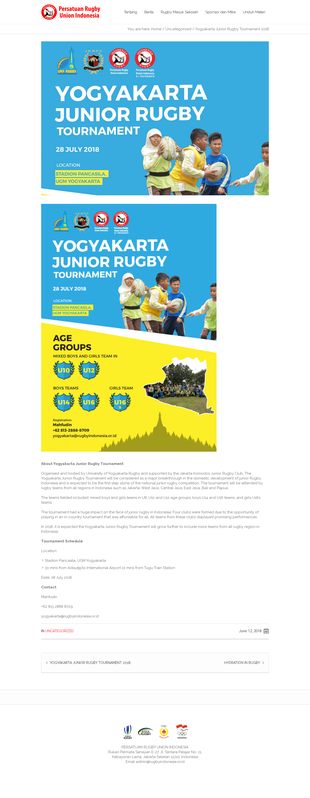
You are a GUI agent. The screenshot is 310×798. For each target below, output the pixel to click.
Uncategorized (178, 29)
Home (156, 29)
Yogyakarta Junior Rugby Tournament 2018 (90, 663)
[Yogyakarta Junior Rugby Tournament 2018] (155, 118)
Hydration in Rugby (242, 663)
